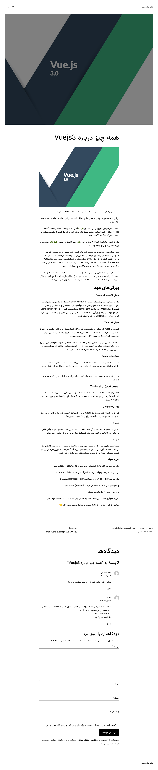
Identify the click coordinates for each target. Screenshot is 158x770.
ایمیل (116, 698)
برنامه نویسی (128, 528)
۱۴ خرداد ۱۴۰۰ (106, 576)
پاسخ (109, 588)
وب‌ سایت (114, 711)
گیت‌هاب (53, 242)
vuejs (68, 532)
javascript (61, 532)
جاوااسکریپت (117, 528)
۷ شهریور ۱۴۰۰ (105, 600)
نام (117, 684)
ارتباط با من (9, 6)
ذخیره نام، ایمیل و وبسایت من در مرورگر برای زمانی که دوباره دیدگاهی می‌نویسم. (81, 725)
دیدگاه (115, 646)
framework (51, 532)
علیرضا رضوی (147, 7)
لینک (80, 228)
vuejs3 (74, 532)
